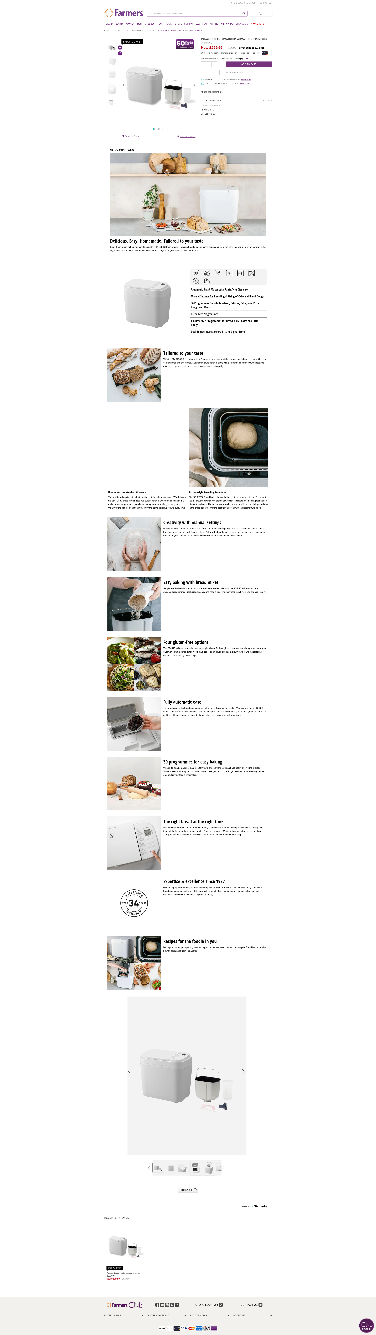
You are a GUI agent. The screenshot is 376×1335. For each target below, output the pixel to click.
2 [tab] (156, 129)
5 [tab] (164, 129)
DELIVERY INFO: (208, 114)
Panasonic (206, 43)
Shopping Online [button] (158, 1315)
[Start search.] (243, 13)
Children (150, 24)
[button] (186, 1076)
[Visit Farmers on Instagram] (167, 1305)
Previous (123, 85)
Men (139, 24)
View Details (246, 79)
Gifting (214, 24)
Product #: (207, 105)
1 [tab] (153, 129)
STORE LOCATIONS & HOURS (244, 3)
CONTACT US (265, 3)
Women (130, 24)
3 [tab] (159, 129)
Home (169, 24)
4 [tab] (161, 129)
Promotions (257, 24)
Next (194, 85)
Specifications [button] (186, 1190)
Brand (109, 24)
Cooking (151, 31)
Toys (160, 24)
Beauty (119, 24)
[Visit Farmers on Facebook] (157, 1305)
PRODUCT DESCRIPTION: (212, 92)
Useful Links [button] (112, 1315)
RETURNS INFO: (207, 110)
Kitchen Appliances (134, 31)
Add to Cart (248, 64)
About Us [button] (239, 1315)
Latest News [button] (198, 1315)
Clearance (242, 24)
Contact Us (249, 1304)
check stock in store (236, 72)
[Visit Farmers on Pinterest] (172, 1305)
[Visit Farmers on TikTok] (177, 1305)
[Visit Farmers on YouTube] (162, 1305)
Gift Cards (227, 24)
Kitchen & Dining (183, 24)
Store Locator (206, 1304)
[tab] (123, 1315)
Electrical (201, 24)
